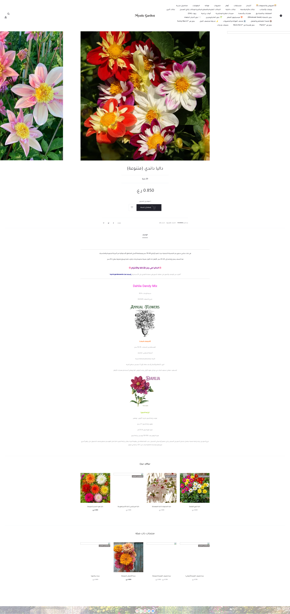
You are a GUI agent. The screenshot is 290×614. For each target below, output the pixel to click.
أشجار (248, 6)
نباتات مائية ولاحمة (247, 10)
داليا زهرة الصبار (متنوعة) (95, 507)
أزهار (227, 6)
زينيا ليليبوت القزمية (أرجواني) (195, 576)
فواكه (207, 6)
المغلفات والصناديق (264, 14)
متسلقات (237, 6)
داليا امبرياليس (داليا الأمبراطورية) (128, 507)
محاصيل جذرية (182, 6)
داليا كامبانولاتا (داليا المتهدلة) (161, 507)
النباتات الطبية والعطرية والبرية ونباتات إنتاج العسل (200, 10)
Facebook (113, 223)
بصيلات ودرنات (222, 25)
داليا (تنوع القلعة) (194, 507)
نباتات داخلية (231, 10)
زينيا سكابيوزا (95, 576)
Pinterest (103, 223)
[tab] (145, 235)
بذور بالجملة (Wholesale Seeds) (260, 17)
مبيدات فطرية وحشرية (224, 14)
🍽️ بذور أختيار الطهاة (192, 17)
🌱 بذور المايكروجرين (214, 17)
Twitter (108, 223)
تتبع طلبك (266, 610)
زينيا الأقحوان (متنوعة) (128, 576)
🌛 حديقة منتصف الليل (209, 21)
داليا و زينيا (169, 223)
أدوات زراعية (206, 14)
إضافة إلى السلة (145, 207)
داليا (160, 223)
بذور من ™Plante (266, 25)
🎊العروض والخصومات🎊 (266, 6)
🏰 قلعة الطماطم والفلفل (261, 21)
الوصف (145, 235)
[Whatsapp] (141, 611)
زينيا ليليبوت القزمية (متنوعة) (161, 576)
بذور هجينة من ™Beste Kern (244, 25)
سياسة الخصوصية (280, 610)
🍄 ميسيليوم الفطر (235, 17)
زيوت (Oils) (192, 14)
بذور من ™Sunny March (186, 21)
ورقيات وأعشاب (266, 10)
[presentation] (282, 96)
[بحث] (8, 14)
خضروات (217, 6)
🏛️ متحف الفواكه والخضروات (234, 21)
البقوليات (196, 6)
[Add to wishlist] (132, 207)
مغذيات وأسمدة (244, 14)
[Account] (6, 17)
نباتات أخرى (171, 10)
